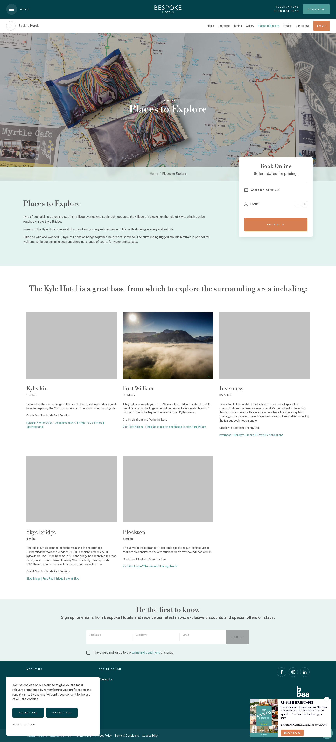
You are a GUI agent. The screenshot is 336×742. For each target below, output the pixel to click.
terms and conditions (146, 652)
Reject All (61, 712)
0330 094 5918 (286, 11)
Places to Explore (268, 25)
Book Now (275, 224)
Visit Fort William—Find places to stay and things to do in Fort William (164, 426)
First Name (95, 634)
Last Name (141, 634)
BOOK (321, 25)
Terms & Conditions (127, 735)
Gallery (250, 25)
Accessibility (150, 735)
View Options (23, 724)
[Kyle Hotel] (168, 9)
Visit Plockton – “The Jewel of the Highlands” (150, 566)
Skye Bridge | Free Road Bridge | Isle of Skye (52, 578)
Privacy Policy (103, 735)
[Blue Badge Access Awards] (303, 691)
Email (186, 634)
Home (210, 25)
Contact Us (303, 25)
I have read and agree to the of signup (133, 652)
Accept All (28, 712)
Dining (238, 25)
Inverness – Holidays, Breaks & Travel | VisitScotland (251, 434)
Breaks (287, 25)
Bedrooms (224, 25)
